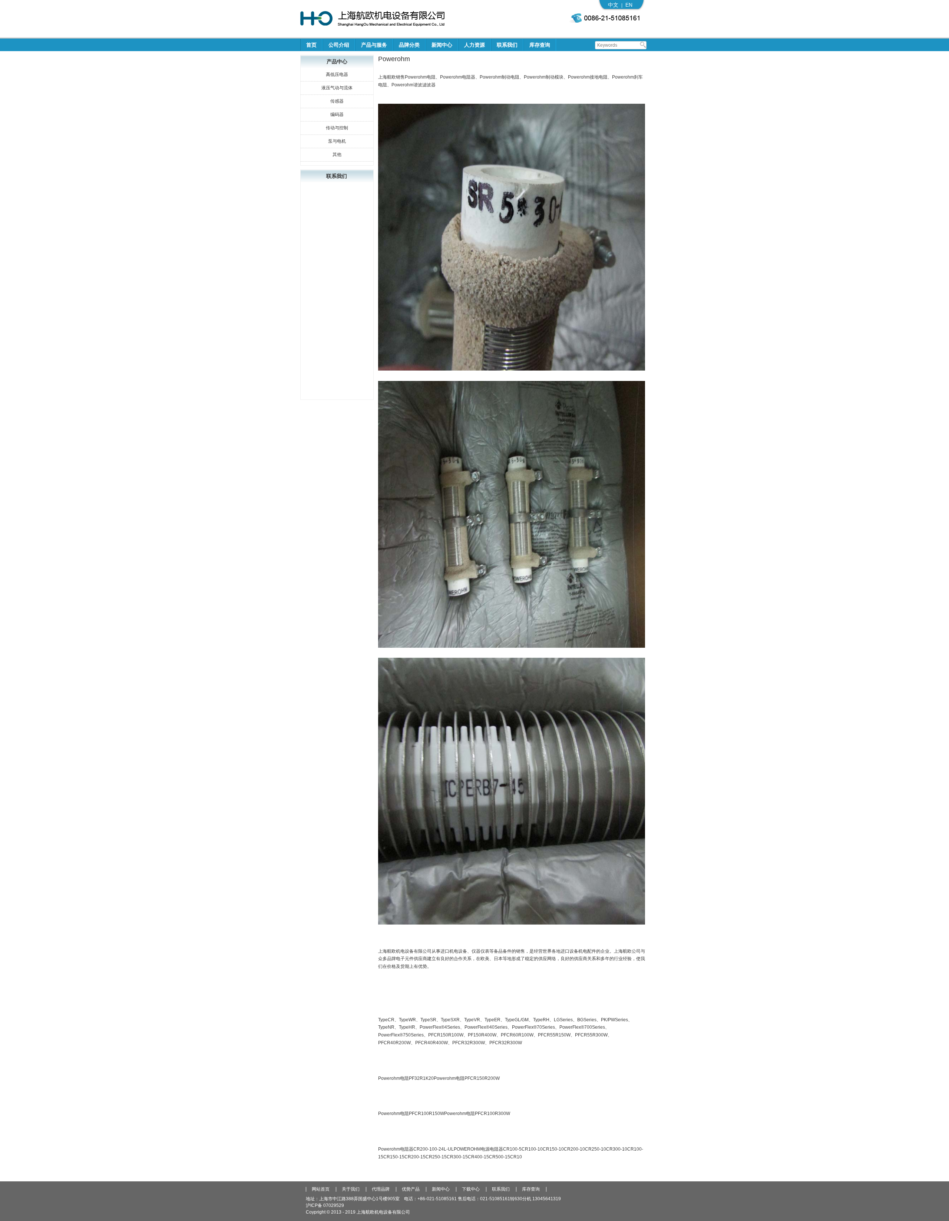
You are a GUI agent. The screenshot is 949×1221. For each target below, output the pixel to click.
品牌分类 (409, 45)
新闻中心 (441, 45)
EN (628, 5)
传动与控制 (337, 127)
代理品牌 (381, 1189)
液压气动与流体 (337, 87)
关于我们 (351, 1189)
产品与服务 (374, 45)
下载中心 (471, 1189)
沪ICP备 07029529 (325, 1205)
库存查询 (539, 45)
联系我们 (507, 45)
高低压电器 (337, 74)
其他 (337, 154)
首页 (311, 45)
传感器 (337, 101)
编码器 (337, 114)
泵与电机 (337, 141)
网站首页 (321, 1189)
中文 (613, 5)
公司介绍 (338, 45)
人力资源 (474, 45)
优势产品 (411, 1189)
